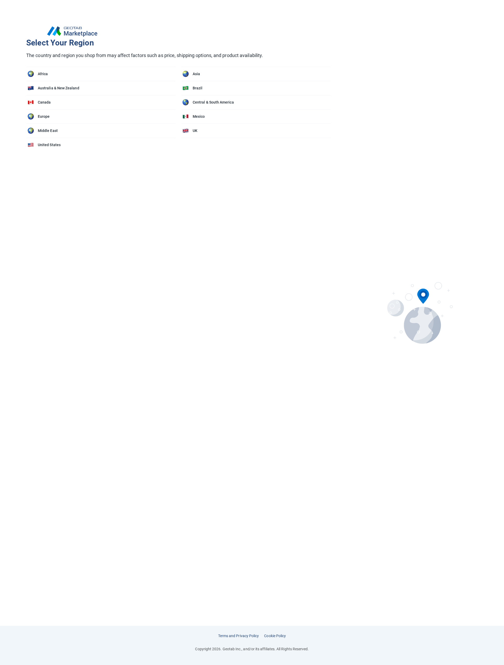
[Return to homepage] (181, 31)
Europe (44, 116)
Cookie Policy (275, 636)
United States (49, 145)
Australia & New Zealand (58, 88)
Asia (196, 74)
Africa (43, 74)
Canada (44, 102)
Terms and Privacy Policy (238, 636)
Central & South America (213, 102)
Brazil (197, 88)
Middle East (48, 131)
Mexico (199, 116)
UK (195, 131)
